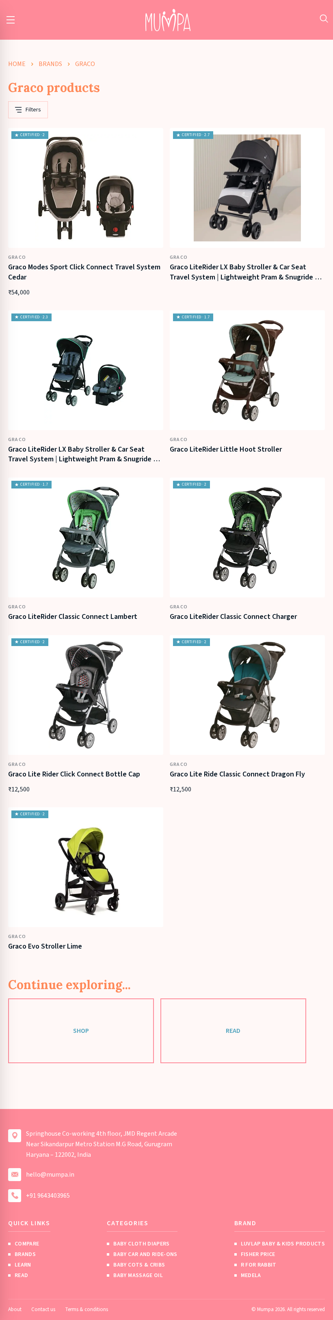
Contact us (43, 1309)
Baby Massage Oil (138, 1275)
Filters (33, 110)
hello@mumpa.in (50, 1174)
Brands (50, 64)
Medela (251, 1275)
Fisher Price (258, 1254)
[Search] (324, 18)
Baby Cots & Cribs (139, 1265)
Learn (23, 1265)
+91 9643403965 (48, 1195)
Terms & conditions (86, 1309)
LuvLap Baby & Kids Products (283, 1244)
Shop (81, 1030)
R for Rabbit (259, 1265)
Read (233, 1030)
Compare (27, 1244)
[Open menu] (10, 20)
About (15, 1309)
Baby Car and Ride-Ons (145, 1254)
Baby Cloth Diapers (141, 1244)
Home (17, 64)
